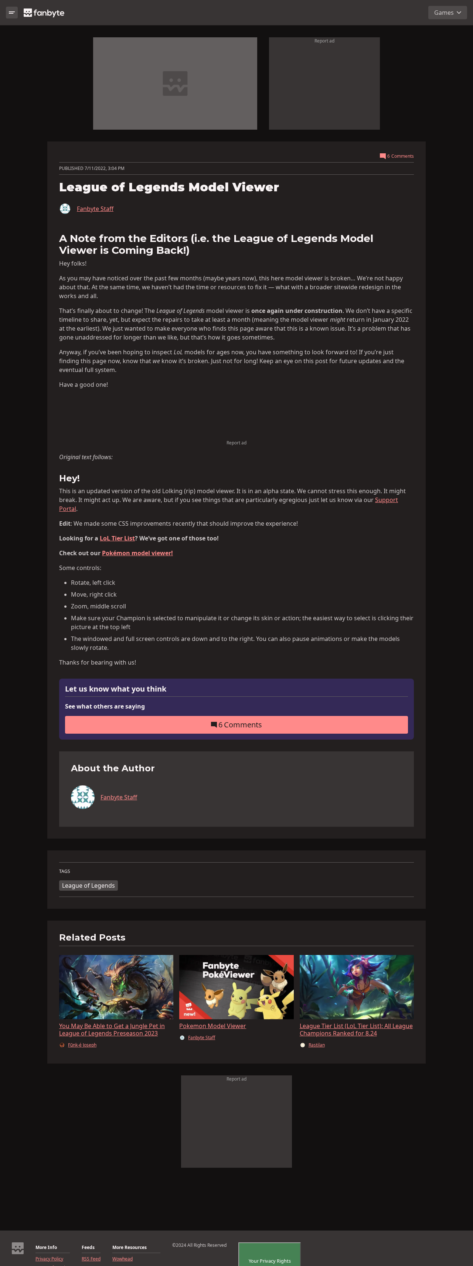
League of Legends (88, 885)
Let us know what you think (115, 689)
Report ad (324, 41)
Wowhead (122, 1259)
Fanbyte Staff (95, 208)
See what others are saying (105, 706)
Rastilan (317, 1045)
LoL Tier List (117, 538)
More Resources (129, 1247)
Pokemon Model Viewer (212, 1026)
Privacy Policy (49, 1259)
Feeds (88, 1247)
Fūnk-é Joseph (82, 1045)
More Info (46, 1247)
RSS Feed (91, 1259)
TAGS (64, 871)
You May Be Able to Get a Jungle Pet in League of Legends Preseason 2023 (112, 1029)
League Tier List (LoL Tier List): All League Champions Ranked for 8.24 (356, 1029)
